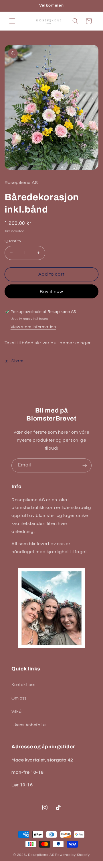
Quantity (13, 241)
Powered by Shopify (72, 854)
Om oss (19, 698)
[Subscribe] (84, 465)
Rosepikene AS (41, 854)
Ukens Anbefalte (28, 725)
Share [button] (17, 361)
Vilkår (17, 712)
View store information (33, 327)
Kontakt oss (23, 685)
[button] (12, 21)
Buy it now (52, 291)
